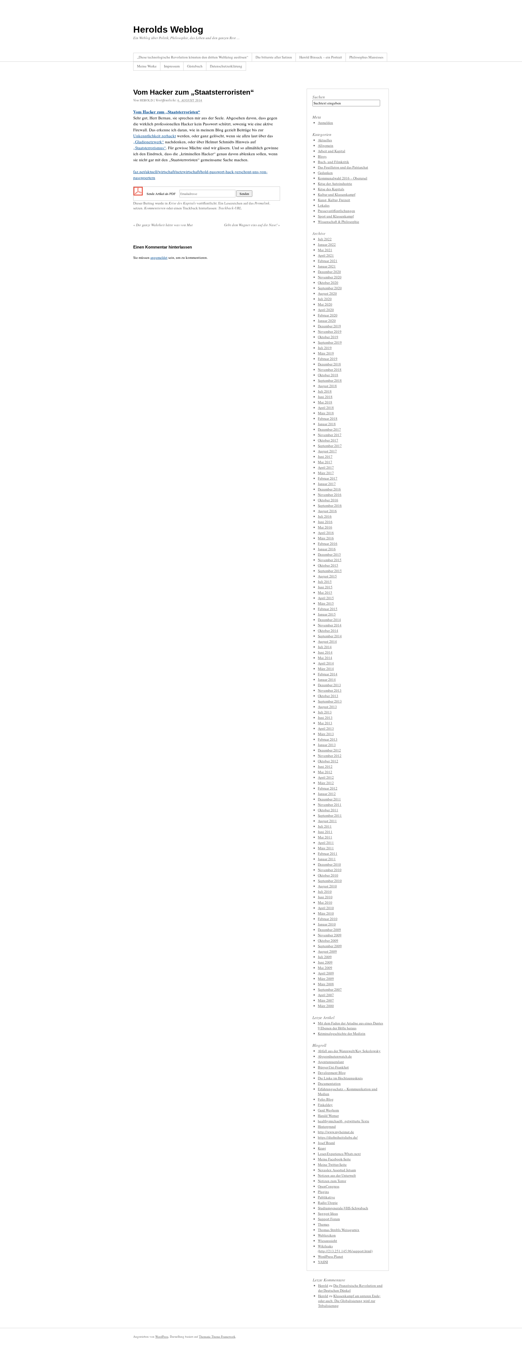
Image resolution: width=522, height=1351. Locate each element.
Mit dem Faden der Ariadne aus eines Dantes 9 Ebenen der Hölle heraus (350, 1025)
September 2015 (330, 570)
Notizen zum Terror (332, 1180)
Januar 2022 (327, 244)
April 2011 (326, 842)
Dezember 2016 (329, 489)
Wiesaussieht (327, 1240)
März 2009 (326, 978)
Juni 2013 (325, 717)
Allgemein (325, 145)
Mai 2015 (325, 592)
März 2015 (326, 603)
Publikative (326, 1197)
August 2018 (327, 385)
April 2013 (326, 728)
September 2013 (330, 701)
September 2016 (330, 505)
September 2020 (330, 287)
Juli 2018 (325, 391)
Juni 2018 (325, 396)
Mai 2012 (325, 771)
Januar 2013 (327, 744)
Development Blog (332, 1072)
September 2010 (330, 880)
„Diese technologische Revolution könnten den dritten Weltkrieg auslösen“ (192, 57)
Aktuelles (325, 140)
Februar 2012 (327, 788)
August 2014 (327, 641)
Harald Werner (328, 1115)
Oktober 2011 (328, 810)
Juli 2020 (325, 298)
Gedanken (325, 172)
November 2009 (329, 935)
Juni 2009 (325, 962)
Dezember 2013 (329, 684)
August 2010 (327, 886)
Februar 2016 (327, 543)
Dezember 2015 (329, 554)
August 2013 (327, 706)
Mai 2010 (325, 902)
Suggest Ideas (328, 1213)
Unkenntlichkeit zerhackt (154, 135)
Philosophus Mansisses (366, 57)
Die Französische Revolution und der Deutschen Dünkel (350, 1288)
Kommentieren (155, 208)
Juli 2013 (325, 712)
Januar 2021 (327, 266)
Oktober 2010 (328, 875)
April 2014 (326, 663)
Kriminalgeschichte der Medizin (341, 1033)
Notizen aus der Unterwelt (337, 1175)
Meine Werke (147, 66)
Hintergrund (327, 1126)
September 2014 (330, 635)
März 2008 (326, 984)
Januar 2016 (327, 548)
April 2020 (326, 309)
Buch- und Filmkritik (333, 161)
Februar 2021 (327, 260)
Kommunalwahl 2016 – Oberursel (342, 178)
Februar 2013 (327, 739)
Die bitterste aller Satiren (274, 57)
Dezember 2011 (329, 799)
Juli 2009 (325, 956)
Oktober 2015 (328, 565)
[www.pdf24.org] (138, 193)
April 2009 (326, 973)
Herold (146, 100)
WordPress (161, 1336)
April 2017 (326, 467)
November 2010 (329, 869)
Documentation (329, 1083)
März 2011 (326, 848)
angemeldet (158, 257)
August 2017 (327, 451)
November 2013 (329, 690)
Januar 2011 (327, 858)
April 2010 (326, 907)
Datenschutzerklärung (226, 66)
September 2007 (330, 989)
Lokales (324, 205)
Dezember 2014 (329, 619)
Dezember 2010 (329, 864)
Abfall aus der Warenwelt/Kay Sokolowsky (349, 1050)
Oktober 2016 (328, 500)
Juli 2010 (325, 891)
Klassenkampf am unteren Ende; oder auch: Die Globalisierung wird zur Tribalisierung (349, 1300)
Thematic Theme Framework (217, 1336)
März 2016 (326, 538)
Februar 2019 (327, 358)
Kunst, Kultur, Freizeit (334, 199)
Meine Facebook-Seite (334, 1159)
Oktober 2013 (328, 695)
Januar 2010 (327, 924)
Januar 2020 (327, 320)
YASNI (323, 1261)
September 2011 (330, 815)
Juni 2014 (325, 652)
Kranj (322, 1148)
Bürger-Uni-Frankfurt (333, 1067)
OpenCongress (328, 1186)
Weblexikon (327, 1235)
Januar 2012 (327, 793)
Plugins (323, 1191)
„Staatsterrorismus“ (149, 147)
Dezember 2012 (329, 750)
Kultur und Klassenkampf (336, 194)
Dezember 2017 (329, 429)
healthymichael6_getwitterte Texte (343, 1121)
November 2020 (329, 277)
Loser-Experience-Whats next (339, 1153)
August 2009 (327, 951)
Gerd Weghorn (328, 1110)
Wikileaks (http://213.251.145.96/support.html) (345, 1248)
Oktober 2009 (328, 940)
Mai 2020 (325, 304)
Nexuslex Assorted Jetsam (337, 1169)
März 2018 (326, 413)
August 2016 (327, 510)
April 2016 (326, 532)
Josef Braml (326, 1142)
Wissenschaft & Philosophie (338, 221)
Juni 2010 (325, 897)
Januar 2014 (327, 679)
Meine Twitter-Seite (332, 1164)
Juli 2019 (325, 347)
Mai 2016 (325, 527)
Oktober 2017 (328, 440)
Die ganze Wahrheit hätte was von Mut (163, 224)
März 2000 (326, 1005)
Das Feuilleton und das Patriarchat (343, 167)
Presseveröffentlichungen (336, 210)
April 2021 (326, 255)
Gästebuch (195, 66)
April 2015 (326, 597)
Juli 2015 (325, 581)
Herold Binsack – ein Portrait (320, 57)
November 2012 (329, 755)
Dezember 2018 (329, 364)
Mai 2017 (325, 461)
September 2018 (330, 380)
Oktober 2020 (328, 282)
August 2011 (327, 820)
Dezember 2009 (329, 929)
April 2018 (326, 407)
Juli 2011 (325, 826)
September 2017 (330, 445)
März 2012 (326, 782)
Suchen (318, 97)
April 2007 (326, 994)
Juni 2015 (325, 587)
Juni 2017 (325, 456)
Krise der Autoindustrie (335, 183)
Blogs (322, 156)
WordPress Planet (330, 1256)
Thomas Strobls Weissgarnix (338, 1229)
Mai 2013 (325, 722)
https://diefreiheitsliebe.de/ (338, 1137)
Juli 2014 (325, 646)
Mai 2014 (325, 657)
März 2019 (326, 353)
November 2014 (329, 625)
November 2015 (329, 559)
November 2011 (329, 804)
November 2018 (329, 369)
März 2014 (326, 668)
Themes (323, 1224)
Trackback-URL (229, 208)
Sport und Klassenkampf (336, 216)
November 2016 (329, 494)
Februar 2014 (327, 674)
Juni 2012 (325, 766)
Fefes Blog (326, 1099)
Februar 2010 (327, 918)
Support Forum (329, 1218)
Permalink (261, 203)
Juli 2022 (325, 239)
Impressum (172, 66)
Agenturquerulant (331, 1061)
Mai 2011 (325, 837)
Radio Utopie (328, 1202)
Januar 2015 (327, 614)
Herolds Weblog (168, 29)
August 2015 (327, 576)
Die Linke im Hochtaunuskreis (340, 1078)
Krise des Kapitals (182, 203)
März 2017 (326, 472)
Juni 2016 (325, 521)
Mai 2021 (325, 249)
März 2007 (326, 1000)
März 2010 (326, 913)
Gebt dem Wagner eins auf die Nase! (252, 224)
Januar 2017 (327, 483)
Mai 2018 (325, 402)
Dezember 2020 (329, 271)
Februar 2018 (327, 418)
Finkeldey (325, 1104)
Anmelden (325, 122)
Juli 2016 (325, 516)
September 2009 (330, 945)
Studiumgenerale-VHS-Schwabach (343, 1208)
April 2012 (326, 777)
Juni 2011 (325, 831)
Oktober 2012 (328, 761)
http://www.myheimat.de (336, 1131)
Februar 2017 (327, 478)
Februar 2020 (327, 315)
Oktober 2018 (328, 374)
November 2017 (329, 434)
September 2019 (330, 342)
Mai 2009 (325, 967)
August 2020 (327, 293)
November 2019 (329, 331)
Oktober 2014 (328, 630)
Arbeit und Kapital (331, 150)
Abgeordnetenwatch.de (335, 1056)
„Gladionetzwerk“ (148, 141)
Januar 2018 (327, 423)
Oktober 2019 (328, 336)
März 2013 (326, 733)
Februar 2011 (327, 853)
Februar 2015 (327, 608)
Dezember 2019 (329, 326)
